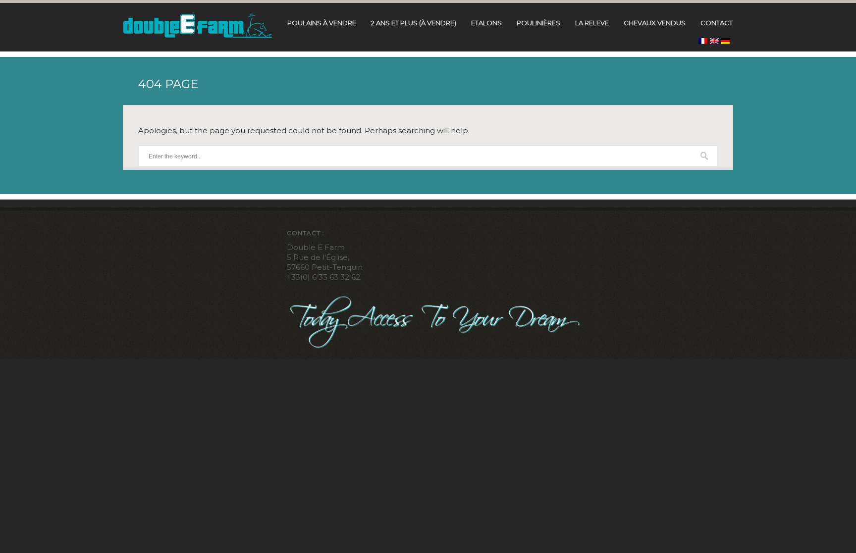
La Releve (592, 23)
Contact (716, 23)
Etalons (486, 23)
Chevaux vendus (655, 23)
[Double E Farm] (197, 25)
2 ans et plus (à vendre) (413, 23)
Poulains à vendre (321, 23)
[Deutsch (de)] (725, 41)
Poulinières (538, 23)
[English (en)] (714, 41)
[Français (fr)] (702, 41)
